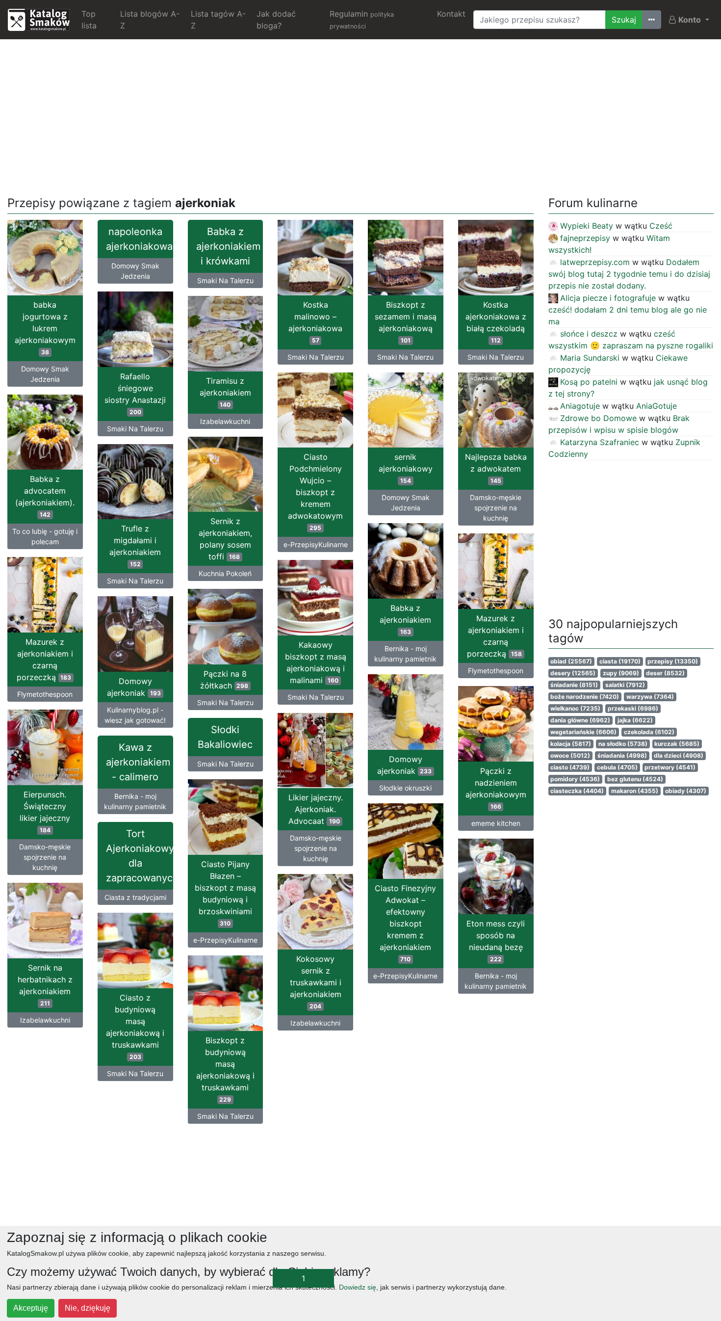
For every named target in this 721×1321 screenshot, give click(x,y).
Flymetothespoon (495, 670)
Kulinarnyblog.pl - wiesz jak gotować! (135, 715)
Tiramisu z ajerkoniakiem (225, 392)
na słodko (622, 743)
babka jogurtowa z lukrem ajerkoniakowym (45, 328)
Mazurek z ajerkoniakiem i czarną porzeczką (495, 636)
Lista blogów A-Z (150, 19)
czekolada (649, 732)
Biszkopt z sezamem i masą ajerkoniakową (406, 322)
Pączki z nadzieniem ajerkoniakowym (495, 788)
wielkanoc (575, 708)
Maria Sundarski (589, 358)
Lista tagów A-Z (218, 19)
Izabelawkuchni (225, 421)
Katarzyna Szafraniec (599, 442)
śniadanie (574, 684)
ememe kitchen (495, 823)
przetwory (669, 767)
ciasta (620, 661)
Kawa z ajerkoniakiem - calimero (138, 762)
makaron (634, 790)
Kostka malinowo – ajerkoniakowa (315, 322)
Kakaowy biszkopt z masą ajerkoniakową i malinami (315, 662)
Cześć (660, 226)
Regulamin (362, 19)
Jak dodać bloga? (276, 19)
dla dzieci (678, 755)
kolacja (570, 743)
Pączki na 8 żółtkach (224, 679)
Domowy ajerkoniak (134, 687)
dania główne (580, 720)
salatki (625, 684)
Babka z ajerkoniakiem (405, 619)
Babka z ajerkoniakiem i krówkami (228, 246)
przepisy (672, 661)
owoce (570, 755)
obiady (685, 790)
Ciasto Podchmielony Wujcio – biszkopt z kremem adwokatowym (315, 491)
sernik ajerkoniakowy (406, 468)
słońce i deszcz (589, 334)
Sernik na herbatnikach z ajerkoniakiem (45, 985)
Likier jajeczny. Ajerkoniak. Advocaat (315, 809)
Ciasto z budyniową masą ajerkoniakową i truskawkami (135, 1026)
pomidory (575, 779)
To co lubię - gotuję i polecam (44, 536)
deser (665, 673)
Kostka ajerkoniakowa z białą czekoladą (495, 322)
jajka (635, 720)
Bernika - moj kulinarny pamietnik (405, 653)
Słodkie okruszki (405, 788)
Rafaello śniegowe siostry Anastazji (135, 393)
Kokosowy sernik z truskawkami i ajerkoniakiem (315, 982)
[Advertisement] (360, 116)
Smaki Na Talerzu (225, 280)
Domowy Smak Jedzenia (45, 374)
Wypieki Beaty (586, 226)
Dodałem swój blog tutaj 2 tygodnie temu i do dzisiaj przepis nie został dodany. (629, 274)
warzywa (650, 696)
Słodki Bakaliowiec (225, 737)
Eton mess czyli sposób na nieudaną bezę (495, 941)
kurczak (676, 743)
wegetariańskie (583, 732)
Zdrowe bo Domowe (598, 418)
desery (572, 673)
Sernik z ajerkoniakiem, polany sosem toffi (225, 538)
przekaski (633, 708)
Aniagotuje (580, 406)
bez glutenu (635, 779)
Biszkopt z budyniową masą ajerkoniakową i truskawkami (225, 1069)
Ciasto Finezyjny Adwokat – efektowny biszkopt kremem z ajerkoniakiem (405, 923)
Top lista (89, 19)
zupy (621, 673)
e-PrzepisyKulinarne (315, 544)
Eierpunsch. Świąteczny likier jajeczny (45, 812)
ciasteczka (577, 790)
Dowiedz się (357, 1287)
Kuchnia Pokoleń (225, 573)
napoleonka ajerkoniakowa (139, 239)
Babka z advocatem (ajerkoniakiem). (45, 496)
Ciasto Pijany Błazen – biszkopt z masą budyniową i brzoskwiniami (225, 893)
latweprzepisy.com (595, 262)
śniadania (622, 755)
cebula (617, 767)
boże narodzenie (584, 696)
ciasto (570, 767)
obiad (571, 661)
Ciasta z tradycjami (135, 897)
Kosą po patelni (589, 382)
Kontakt (451, 14)
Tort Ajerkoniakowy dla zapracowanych (139, 856)
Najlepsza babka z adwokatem (496, 468)
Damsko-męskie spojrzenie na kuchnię (495, 507)
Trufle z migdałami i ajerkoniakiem (135, 546)
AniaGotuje (656, 406)
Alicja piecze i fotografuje (608, 298)
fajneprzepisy (585, 238)
